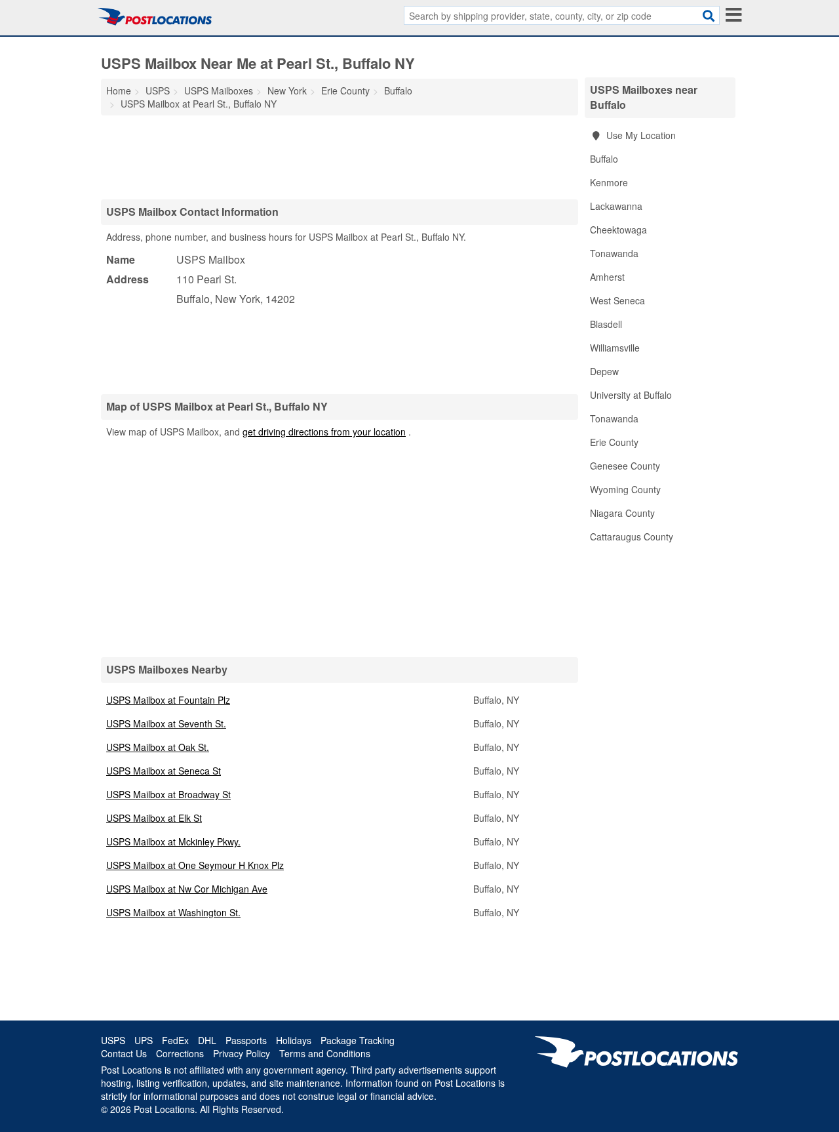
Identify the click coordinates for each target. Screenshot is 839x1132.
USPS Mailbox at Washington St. (173, 912)
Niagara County (622, 512)
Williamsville (615, 347)
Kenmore (609, 182)
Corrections (180, 1053)
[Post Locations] (155, 16)
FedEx (175, 1040)
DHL (207, 1040)
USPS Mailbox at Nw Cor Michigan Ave (186, 888)
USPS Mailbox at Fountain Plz (168, 699)
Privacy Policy (241, 1053)
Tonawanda (614, 253)
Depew (604, 371)
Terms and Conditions (324, 1053)
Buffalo (604, 158)
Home (118, 90)
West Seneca (617, 300)
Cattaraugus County (631, 536)
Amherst (607, 276)
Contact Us (124, 1053)
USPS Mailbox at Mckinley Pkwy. (173, 841)
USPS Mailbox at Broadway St (168, 794)
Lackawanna (616, 205)
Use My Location (640, 135)
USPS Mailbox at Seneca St (163, 770)
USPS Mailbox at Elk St (154, 817)
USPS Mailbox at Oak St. (157, 747)
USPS (113, 1040)
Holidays (293, 1040)
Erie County (614, 442)
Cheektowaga (618, 229)
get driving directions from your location (324, 431)
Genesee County (625, 465)
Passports (246, 1040)
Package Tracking (358, 1040)
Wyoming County (625, 489)
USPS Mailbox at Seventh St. (166, 723)
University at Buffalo (631, 394)
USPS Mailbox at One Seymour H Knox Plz (195, 865)
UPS (143, 1040)
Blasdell (606, 324)
